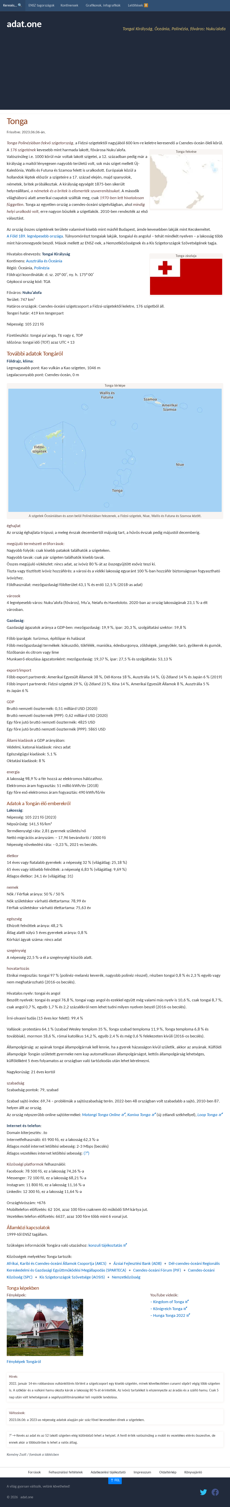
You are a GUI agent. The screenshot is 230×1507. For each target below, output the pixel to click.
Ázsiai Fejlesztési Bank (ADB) (137, 1264)
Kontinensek (69, 5)
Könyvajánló (193, 1472)
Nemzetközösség (126, 1277)
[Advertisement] (115, 76)
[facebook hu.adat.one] (215, 1493)
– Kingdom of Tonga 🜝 (169, 1302)
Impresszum (142, 1472)
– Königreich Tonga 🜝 (169, 1309)
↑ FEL (115, 1480)
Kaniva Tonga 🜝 (141, 1115)
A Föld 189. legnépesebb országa (35, 236)
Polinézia (41, 268)
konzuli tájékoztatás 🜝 (107, 1246)
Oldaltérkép (167, 1472)
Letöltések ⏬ (138, 5)
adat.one (24, 25)
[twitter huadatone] (203, 1493)
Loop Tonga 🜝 (210, 1115)
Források (34, 1472)
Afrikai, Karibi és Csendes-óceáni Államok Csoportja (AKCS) (56, 1264)
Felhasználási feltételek (66, 1472)
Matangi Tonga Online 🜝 (103, 1115)
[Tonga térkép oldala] (115, 510)
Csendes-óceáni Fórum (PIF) (157, 1270)
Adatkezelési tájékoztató (108, 1472)
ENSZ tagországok (41, 5)
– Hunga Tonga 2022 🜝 (170, 1316)
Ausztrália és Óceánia (44, 261)
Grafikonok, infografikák (103, 5)
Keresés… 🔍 (12, 5)
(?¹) (86, 1153)
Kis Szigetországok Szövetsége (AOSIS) (72, 1277)
